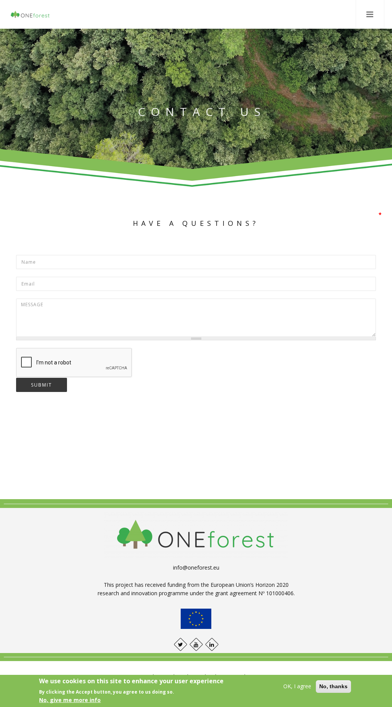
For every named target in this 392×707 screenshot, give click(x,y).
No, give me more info (70, 700)
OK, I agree (297, 686)
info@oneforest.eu (196, 567)
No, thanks (333, 686)
